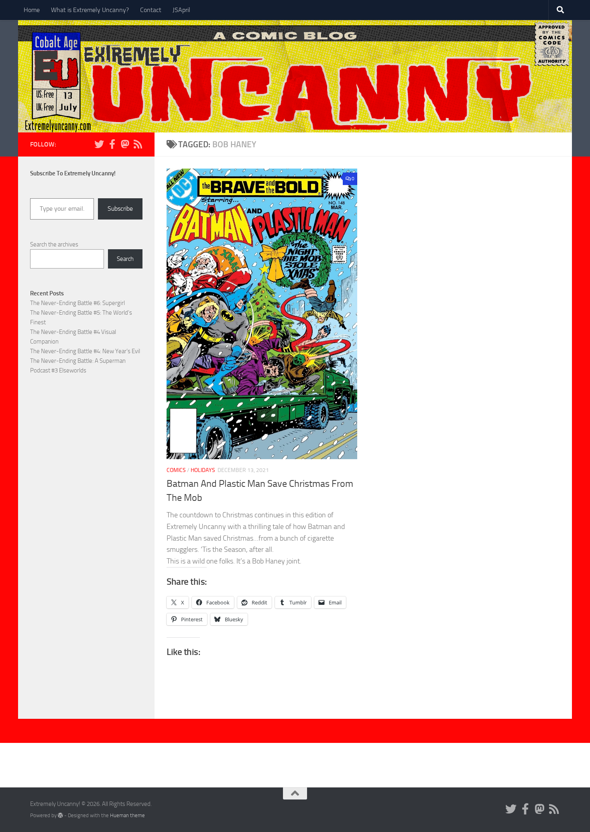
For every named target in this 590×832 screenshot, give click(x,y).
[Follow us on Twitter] (99, 144)
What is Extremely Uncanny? (90, 10)
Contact (150, 10)
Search (125, 258)
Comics (176, 470)
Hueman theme (127, 815)
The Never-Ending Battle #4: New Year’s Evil (85, 351)
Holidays (203, 470)
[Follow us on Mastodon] (125, 144)
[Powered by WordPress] (60, 815)
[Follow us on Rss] (137, 144)
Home (32, 10)
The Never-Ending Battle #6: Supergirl (77, 303)
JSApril (181, 10)
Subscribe (120, 208)
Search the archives (54, 244)
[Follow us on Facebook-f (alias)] (112, 144)
